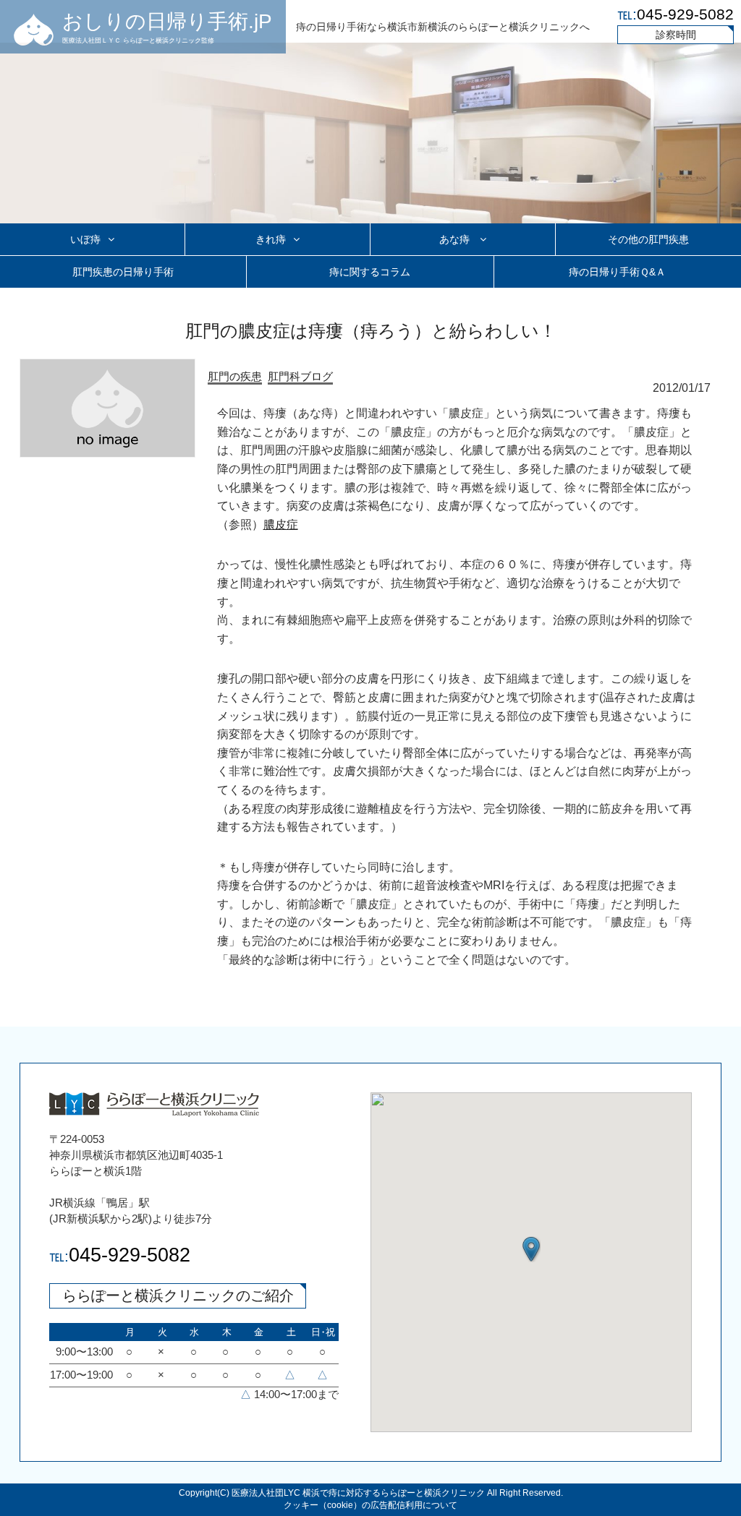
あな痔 (456, 239)
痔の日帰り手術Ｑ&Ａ (617, 272)
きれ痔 (270, 239)
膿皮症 (280, 524)
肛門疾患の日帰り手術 (123, 272)
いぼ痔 (85, 239)
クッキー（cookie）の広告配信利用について (370, 1505)
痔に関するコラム (369, 272)
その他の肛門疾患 (648, 239)
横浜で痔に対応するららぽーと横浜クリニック (393, 1493)
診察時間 (676, 34)
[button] (531, 1249)
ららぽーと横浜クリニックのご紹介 (178, 1295)
